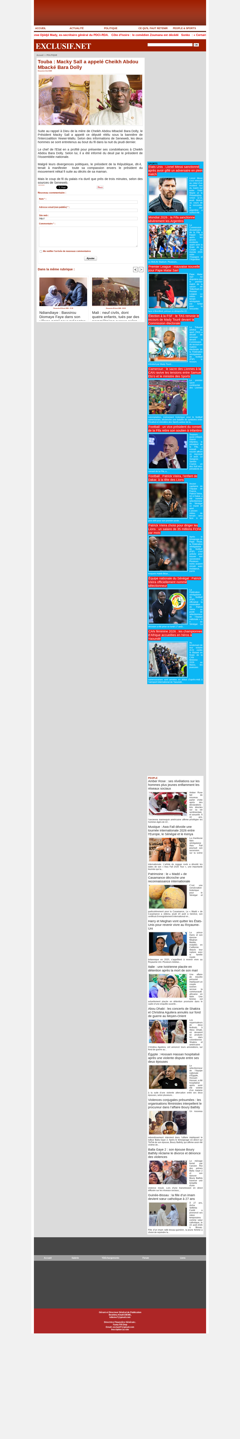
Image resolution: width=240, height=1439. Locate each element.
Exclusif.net (63, 45)
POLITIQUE (110, 28)
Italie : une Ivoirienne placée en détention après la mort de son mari (173, 968)
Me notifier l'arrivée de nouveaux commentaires (67, 251)
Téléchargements (110, 1258)
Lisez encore (41, 185)
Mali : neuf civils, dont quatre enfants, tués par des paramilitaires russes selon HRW (115, 314)
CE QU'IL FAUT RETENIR (153, 28)
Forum (145, 1258)
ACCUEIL (40, 28)
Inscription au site (120, 1329)
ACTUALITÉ (77, 28)
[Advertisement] (173, 106)
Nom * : (42, 199)
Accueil (40, 55)
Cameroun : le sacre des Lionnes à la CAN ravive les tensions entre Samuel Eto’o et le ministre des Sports (174, 372)
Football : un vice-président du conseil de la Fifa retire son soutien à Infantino (175, 428)
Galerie (75, 1258)
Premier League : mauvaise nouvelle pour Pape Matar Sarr (174, 268)
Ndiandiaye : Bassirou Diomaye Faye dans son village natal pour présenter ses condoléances (62, 314)
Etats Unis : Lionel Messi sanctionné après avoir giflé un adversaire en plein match (175, 170)
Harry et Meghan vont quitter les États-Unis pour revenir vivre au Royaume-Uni (175, 924)
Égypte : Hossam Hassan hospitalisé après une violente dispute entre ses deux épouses (174, 1058)
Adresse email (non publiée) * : (54, 207)
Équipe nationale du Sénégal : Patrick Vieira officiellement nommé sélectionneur (174, 582)
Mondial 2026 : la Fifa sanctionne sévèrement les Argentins (171, 219)
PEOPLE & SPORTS (184, 28)
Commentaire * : (47, 223)
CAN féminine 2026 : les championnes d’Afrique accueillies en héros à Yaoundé (175, 635)
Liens (183, 1258)
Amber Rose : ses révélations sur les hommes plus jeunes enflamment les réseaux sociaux (174, 784)
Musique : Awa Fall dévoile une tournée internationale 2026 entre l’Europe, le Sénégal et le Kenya (171, 830)
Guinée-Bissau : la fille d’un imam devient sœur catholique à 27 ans (171, 1197)
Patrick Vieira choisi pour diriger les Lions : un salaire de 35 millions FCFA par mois (174, 529)
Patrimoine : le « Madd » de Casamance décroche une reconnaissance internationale (169, 877)
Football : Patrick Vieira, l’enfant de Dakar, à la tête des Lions (172, 478)
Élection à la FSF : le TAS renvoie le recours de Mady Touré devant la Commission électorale (173, 319)
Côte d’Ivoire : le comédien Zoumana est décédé (109, 35)
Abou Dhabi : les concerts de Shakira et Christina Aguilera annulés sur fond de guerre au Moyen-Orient (174, 1012)
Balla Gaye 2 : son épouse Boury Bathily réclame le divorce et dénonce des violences (174, 1153)
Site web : (44, 215)
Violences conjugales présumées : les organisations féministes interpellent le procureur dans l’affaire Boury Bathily (175, 1103)
